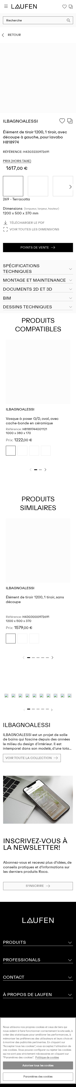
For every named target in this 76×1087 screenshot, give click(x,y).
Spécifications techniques (21, 268)
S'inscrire (35, 886)
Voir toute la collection (28, 758)
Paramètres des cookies (38, 1076)
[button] (68, 21)
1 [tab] (35, 469)
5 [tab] (47, 657)
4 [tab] (42, 657)
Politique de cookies (47, 1057)
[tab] (38, 280)
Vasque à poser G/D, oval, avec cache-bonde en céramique (32, 421)
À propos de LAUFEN (27, 994)
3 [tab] (38, 657)
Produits (14, 942)
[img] (11, 450)
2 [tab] (40, 469)
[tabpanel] (38, 401)
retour (14, 35)
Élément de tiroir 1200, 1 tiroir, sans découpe (35, 599)
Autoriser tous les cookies (38, 1065)
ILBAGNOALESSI (20, 409)
